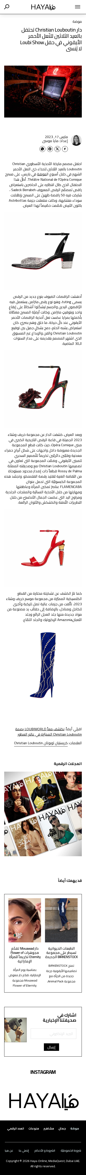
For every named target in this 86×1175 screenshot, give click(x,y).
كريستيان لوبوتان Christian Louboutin (41, 743)
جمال (62, 1128)
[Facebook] (65, 149)
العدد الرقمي (15, 1128)
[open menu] (73, 6)
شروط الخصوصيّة (71, 1150)
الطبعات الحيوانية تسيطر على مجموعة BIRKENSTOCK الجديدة (61, 952)
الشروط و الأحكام (44, 1150)
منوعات (33, 1128)
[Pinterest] (50, 149)
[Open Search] (6, 6)
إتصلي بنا (24, 1150)
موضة (74, 1128)
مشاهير (48, 1128)
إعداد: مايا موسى (55, 140)
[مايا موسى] (76, 140)
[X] (57, 149)
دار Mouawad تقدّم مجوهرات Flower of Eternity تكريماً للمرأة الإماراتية (25, 954)
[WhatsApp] (42, 149)
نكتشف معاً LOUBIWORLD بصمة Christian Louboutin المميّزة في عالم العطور (48, 732)
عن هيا (9, 1150)
